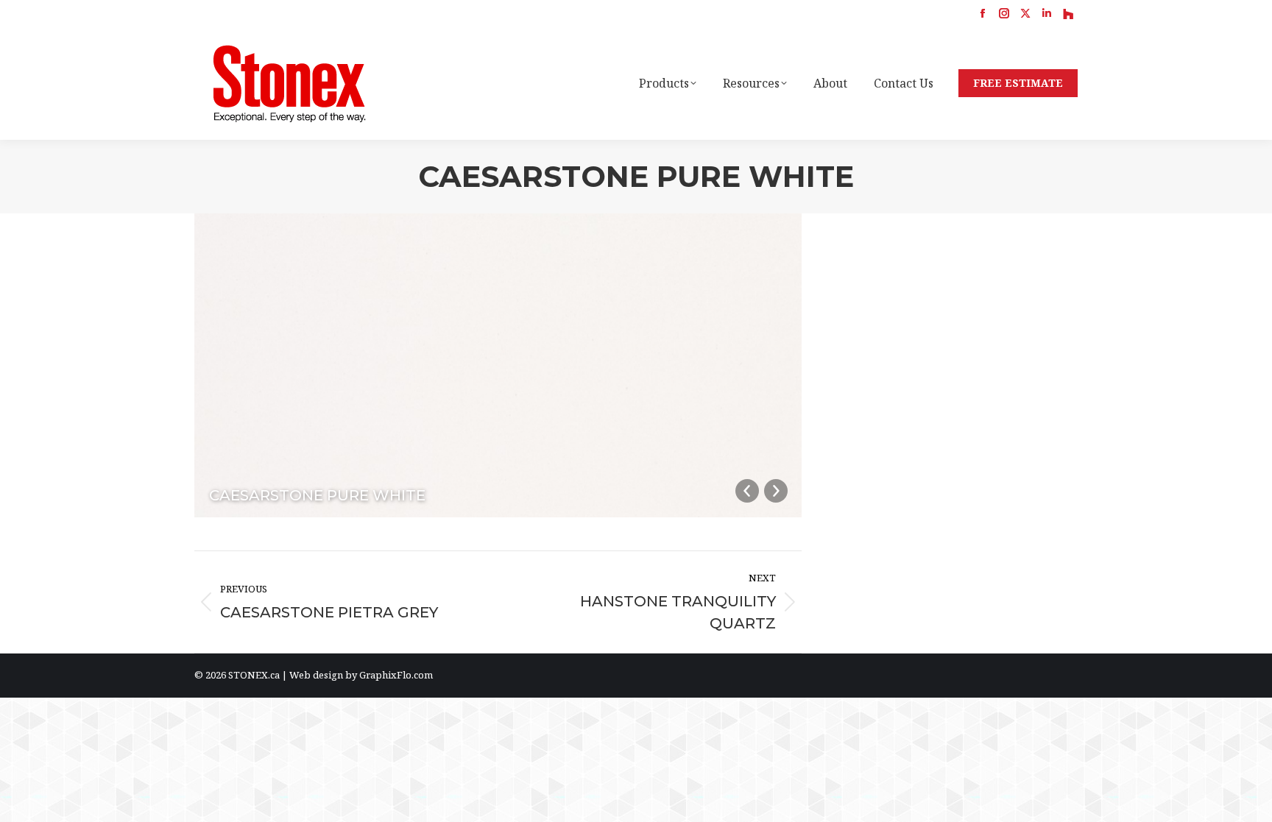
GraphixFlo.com (396, 674)
